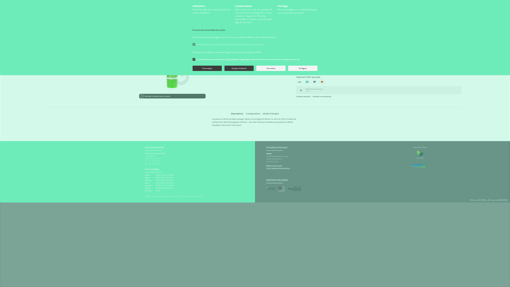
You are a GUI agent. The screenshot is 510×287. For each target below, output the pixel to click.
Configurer (303, 68)
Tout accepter (207, 68)
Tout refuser (271, 68)
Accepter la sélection (239, 68)
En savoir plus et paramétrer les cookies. (209, 29)
